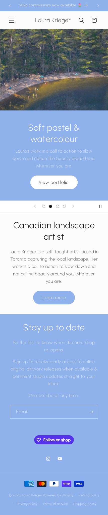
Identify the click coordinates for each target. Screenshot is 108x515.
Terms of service (55, 504)
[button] (11, 20)
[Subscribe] (91, 412)
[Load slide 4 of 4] (64, 206)
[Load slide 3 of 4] (57, 206)
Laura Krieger (32, 495)
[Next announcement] (98, 5)
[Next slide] (73, 206)
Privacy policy (27, 504)
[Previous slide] (34, 206)
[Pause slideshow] (102, 206)
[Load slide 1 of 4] (43, 206)
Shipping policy (84, 504)
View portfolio (54, 182)
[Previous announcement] (9, 5)
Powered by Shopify (58, 495)
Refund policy (89, 495)
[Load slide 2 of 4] (50, 206)
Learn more (54, 297)
